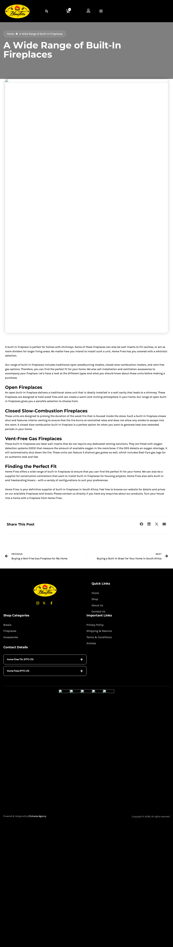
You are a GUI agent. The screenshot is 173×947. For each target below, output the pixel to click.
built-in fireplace (18, 347)
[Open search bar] (47, 11)
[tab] (45, 659)
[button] (141, 524)
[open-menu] (101, 11)
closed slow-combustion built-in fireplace (46, 424)
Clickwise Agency (37, 816)
